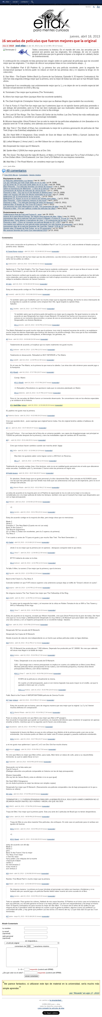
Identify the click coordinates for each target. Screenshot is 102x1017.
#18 (7, 727)
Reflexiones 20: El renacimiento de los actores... (22, 196)
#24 (7, 873)
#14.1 (12, 610)
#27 (7, 916)
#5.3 (11, 372)
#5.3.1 (16, 383)
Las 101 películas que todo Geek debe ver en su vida (24, 183)
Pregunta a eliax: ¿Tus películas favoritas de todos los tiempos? (28, 202)
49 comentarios (15, 170)
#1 (7, 251)
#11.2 (12, 563)
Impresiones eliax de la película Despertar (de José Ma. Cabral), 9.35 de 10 (33, 226)
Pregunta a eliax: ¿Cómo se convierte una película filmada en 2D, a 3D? (31, 222)
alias (10, 794)
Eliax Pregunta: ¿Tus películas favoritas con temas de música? (28, 187)
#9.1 (11, 487)
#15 (7, 625)
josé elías (21, 45)
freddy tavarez (13, 473)
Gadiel (11, 542)
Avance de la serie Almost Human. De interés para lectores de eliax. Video (32, 216)
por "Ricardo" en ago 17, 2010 (84, 993)
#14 (7, 598)
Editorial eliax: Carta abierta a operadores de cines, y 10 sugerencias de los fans (35, 220)
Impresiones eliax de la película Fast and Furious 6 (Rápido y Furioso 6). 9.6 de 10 (36, 218)
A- (94, 7)
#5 (7, 339)
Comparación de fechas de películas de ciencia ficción (24, 191)
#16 (7, 643)
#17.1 (12, 712)
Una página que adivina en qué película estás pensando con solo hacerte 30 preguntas (37, 224)
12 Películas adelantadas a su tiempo (18, 181)
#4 (7, 294)
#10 (7, 502)
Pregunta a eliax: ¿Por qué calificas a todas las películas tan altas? (29, 208)
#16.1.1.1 (21, 690)
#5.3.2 (16, 393)
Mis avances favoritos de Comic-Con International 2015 (25, 230)
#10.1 (12, 512)
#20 (7, 762)
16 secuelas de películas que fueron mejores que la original (49, 40)
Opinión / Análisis (35, 175)
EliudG (16, 372)
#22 (7, 806)
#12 (7, 573)
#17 (7, 700)
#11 (7, 542)
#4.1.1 (16, 325)
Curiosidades (23, 175)
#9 (7, 473)
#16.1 (12, 655)
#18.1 (12, 739)
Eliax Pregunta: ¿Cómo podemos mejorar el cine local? (25, 200)
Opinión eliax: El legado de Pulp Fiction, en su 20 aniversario (27, 228)
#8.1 (11, 450)
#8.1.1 (16, 461)
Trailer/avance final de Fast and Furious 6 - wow (22, 214)
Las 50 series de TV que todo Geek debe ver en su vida (25, 185)
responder (55, 251)
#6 (7, 415)
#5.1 (11, 350)
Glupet (16, 839)
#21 (7, 794)
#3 (7, 284)
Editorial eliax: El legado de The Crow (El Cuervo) (22, 204)
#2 (7, 264)
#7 (7, 428)
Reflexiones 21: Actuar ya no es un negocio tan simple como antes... (30, 198)
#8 (7, 440)
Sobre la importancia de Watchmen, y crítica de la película (26, 189)
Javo (10, 700)
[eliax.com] (51, 20)
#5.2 (11, 360)
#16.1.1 (16, 673)
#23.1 (12, 829)
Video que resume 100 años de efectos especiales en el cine (27, 194)
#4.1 (11, 309)
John (10, 284)
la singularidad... (56, 1000)
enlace (20, 251)
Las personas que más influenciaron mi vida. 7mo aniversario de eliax (30, 206)
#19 (7, 749)
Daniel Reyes (12, 251)
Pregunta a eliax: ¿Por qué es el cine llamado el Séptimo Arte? (28, 192)
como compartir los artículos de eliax (51, 1008)
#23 (7, 817)
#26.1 (12, 896)
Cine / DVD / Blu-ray (11, 175)
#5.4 (11, 405)
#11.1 (12, 553)
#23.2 (12, 839)
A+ (98, 6)
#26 (7, 884)
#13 (7, 588)
